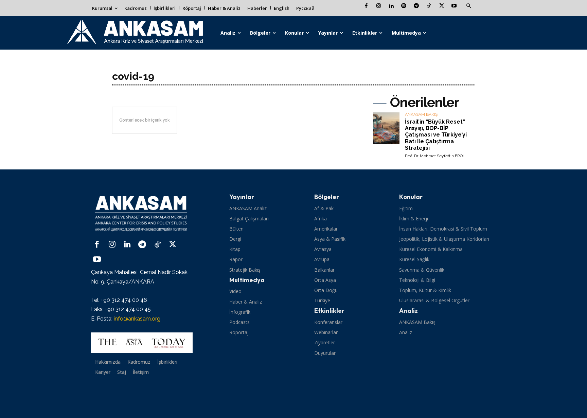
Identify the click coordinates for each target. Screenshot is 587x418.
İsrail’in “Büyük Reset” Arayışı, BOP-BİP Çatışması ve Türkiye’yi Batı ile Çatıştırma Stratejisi (436, 135)
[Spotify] (403, 6)
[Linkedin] (391, 6)
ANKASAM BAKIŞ (421, 114)
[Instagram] (378, 6)
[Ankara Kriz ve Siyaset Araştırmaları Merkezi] (134, 33)
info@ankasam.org (137, 318)
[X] (441, 6)
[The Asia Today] (142, 342)
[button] (468, 6)
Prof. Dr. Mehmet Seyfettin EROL (435, 155)
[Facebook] (366, 6)
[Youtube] (454, 6)
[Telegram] (416, 6)
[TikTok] (428, 6)
